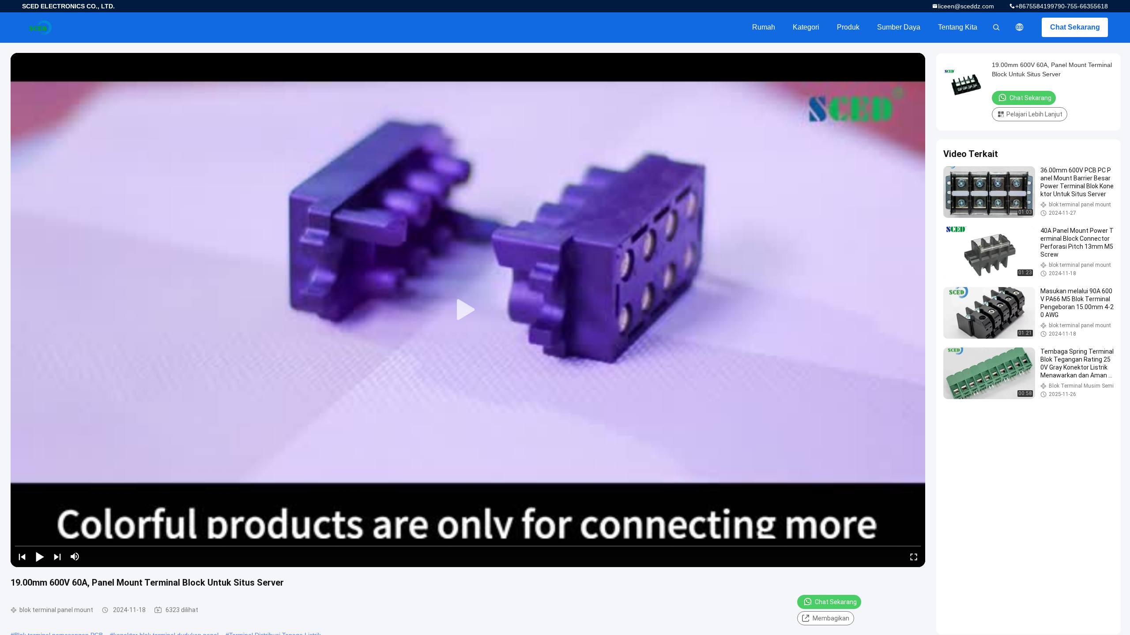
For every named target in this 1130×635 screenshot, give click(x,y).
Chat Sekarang (1075, 27)
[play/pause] (40, 556)
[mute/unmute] (75, 556)
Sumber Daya (898, 27)
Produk (848, 27)
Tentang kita (957, 27)
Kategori (806, 27)
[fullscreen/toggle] (914, 556)
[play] (468, 310)
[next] (57, 556)
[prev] (22, 556)
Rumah (763, 27)
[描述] (1019, 27)
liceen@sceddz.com (966, 6)
